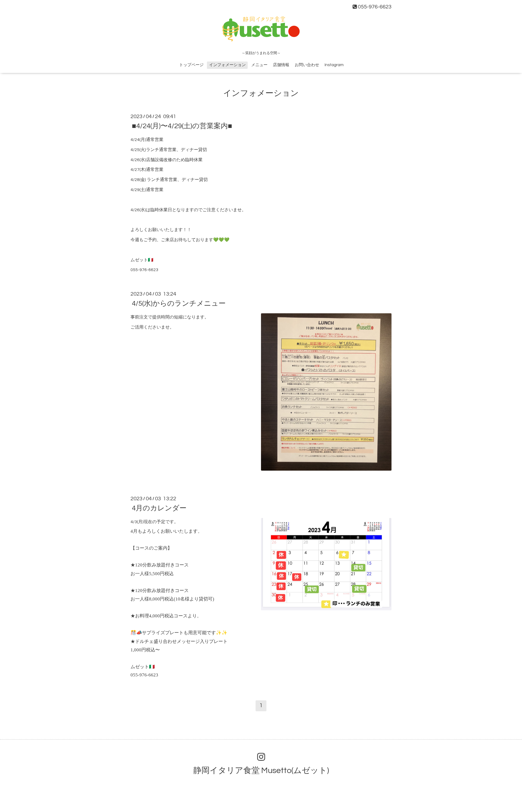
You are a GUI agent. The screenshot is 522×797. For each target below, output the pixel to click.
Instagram (334, 65)
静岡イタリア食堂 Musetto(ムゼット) (261, 770)
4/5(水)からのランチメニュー (179, 303)
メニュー (259, 65)
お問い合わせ (307, 65)
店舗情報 (281, 65)
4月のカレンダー (159, 508)
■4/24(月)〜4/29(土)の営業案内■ (182, 126)
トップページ (191, 65)
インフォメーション (227, 65)
